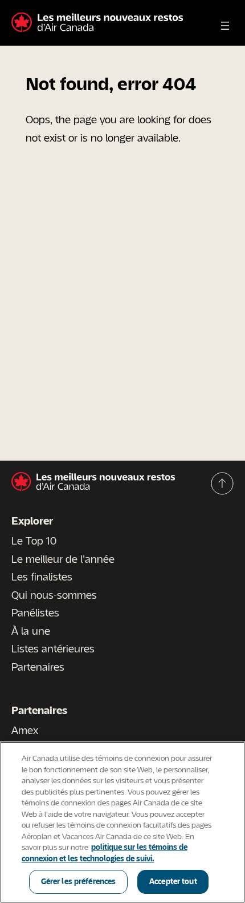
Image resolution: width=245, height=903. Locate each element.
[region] (122, 822)
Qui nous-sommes (54, 595)
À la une (30, 631)
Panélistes (35, 612)
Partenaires (37, 667)
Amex (24, 730)
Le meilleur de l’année (63, 559)
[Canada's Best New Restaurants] (97, 22)
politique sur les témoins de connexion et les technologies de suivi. (104, 853)
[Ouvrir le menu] (225, 25)
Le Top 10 (33, 540)
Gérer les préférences (78, 881)
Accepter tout (173, 881)
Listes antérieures (53, 648)
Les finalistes (41, 576)
